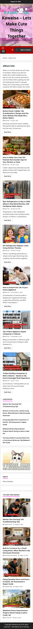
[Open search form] (12, 50)
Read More (8, 132)
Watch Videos (25, 50)
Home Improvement (13, 514)
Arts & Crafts (8, 152)
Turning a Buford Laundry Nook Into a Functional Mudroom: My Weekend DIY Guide (16, 440)
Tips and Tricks (11, 282)
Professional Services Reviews (12, 324)
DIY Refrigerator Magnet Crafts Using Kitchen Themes (16, 234)
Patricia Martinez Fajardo (10, 555)
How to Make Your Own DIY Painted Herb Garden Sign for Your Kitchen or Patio (16, 145)
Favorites (23, 324)
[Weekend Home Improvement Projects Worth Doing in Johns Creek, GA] (16, 598)
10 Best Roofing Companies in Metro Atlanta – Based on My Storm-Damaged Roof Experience (16, 361)
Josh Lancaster (8, 617)
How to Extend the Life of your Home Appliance (16, 275)
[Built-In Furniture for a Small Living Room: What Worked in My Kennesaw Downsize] (16, 536)
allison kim (7, 120)
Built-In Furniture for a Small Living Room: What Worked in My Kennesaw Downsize (16, 413)
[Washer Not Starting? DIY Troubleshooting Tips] (16, 507)
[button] (3, 48)
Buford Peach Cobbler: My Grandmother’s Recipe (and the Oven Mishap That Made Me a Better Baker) (16, 99)
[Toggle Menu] (3, 51)
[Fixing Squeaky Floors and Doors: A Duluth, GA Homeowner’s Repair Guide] (16, 567)
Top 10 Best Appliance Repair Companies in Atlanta (16, 320)
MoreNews (15, 627)
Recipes (7, 106)
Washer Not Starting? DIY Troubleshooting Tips (13, 520)
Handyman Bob (8, 524)
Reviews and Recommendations (13, 194)
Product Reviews (9, 196)
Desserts (12, 106)
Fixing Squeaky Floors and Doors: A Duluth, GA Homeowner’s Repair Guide (15, 422)
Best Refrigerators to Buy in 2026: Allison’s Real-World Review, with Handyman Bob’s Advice (16, 190)
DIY (13, 152)
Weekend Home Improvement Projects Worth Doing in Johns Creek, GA (16, 431)
